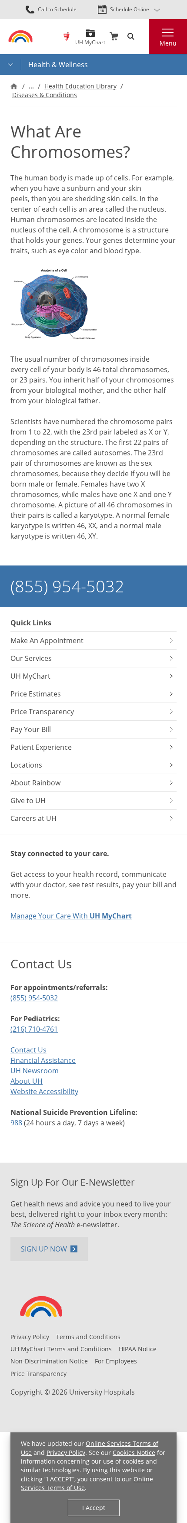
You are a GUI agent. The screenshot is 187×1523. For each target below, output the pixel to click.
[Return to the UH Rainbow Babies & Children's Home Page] (20, 36)
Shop (114, 36)
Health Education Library (80, 86)
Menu (168, 43)
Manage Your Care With (71, 916)
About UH (26, 1081)
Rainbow (66, 36)
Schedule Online (129, 9)
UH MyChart (90, 39)
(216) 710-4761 (34, 1029)
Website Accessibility (44, 1091)
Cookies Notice (134, 1452)
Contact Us (28, 1050)
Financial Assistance (43, 1060)
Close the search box (143, 36)
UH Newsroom (34, 1070)
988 (16, 1123)
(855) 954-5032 (67, 586)
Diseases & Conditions (44, 95)
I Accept (93, 1507)
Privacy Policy (66, 1452)
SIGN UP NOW (44, 1249)
